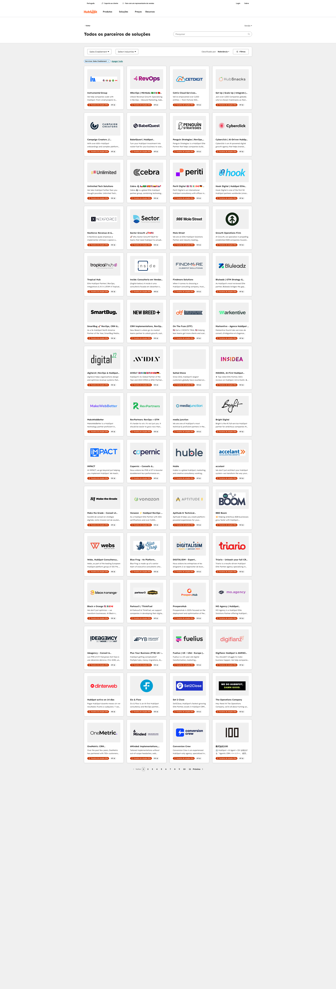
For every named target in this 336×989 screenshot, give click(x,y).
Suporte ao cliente (111, 3)
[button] (248, 25)
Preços (138, 11)
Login (238, 3)
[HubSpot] (90, 12)
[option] (98, 51)
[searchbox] (212, 34)
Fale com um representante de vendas (139, 3)
